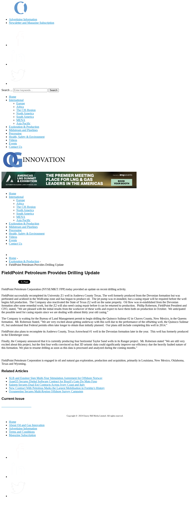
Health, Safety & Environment (27, 136)
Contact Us (15, 146)
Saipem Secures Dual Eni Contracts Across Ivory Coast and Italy (47, 384)
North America (25, 113)
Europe (20, 103)
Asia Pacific (23, 123)
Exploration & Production (24, 126)
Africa (20, 106)
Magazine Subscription (22, 435)
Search (53, 90)
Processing (15, 133)
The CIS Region (26, 110)
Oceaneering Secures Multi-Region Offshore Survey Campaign (46, 391)
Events (13, 143)
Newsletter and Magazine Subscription (31, 22)
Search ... (6, 90)
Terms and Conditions (22, 431)
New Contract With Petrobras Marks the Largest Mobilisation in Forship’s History (57, 388)
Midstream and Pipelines (23, 130)
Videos (13, 140)
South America (25, 116)
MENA (20, 120)
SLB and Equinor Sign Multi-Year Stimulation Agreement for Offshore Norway (55, 378)
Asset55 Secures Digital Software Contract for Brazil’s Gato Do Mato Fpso (53, 381)
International (16, 100)
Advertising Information (23, 19)
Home (12, 96)
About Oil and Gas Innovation (27, 425)
